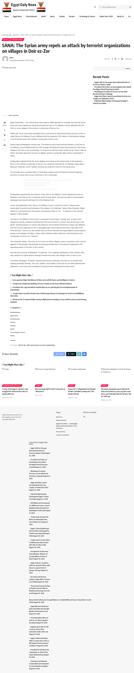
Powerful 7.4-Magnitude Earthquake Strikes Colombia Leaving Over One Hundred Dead (82, 391)
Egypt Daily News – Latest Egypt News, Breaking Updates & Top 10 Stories (66, 426)
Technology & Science (17, 332)
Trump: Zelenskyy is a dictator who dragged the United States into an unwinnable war (15, 391)
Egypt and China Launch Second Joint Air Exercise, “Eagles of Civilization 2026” (39, 485)
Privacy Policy (60, 431)
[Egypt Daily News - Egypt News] (24, 7)
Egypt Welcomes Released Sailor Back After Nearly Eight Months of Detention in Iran (39, 608)
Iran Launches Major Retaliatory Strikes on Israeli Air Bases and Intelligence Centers (44, 280)
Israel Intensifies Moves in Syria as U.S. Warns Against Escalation (38, 620)
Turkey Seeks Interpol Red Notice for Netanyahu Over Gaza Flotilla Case (38, 519)
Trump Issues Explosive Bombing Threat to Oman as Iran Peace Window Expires (42, 284)
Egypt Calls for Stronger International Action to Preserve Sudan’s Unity (38, 450)
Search (128, 68)
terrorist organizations (47, 345)
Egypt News (14, 315)
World (6, 39)
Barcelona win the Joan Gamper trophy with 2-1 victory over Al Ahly (39, 579)
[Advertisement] (53, 24)
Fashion (12, 322)
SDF (28, 345)
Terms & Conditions (62, 435)
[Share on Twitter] (115, 59)
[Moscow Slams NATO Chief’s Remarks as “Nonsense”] (50, 377)
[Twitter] (95, 7)
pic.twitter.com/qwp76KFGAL (35, 185)
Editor (11, 57)
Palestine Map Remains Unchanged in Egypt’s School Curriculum (38, 496)
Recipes (12, 325)
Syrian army (34, 345)
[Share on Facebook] (112, 59)
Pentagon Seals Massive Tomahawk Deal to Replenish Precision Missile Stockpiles (39, 663)
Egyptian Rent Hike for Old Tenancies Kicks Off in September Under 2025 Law (38, 629)
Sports (12, 329)
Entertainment (15, 319)
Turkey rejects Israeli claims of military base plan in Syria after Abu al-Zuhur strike (39, 542)
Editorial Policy (61, 420)
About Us (59, 417)
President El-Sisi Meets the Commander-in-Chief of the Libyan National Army (39, 652)
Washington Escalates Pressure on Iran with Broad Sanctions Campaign (38, 473)
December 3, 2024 (50, 189)
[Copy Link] (118, 59)
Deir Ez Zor (22, 345)
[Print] (121, 59)
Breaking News (17, 39)
